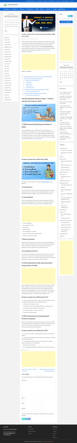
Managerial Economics (66, 176)
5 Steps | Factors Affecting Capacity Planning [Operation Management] (66, 128)
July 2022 (6, 94)
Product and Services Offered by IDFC (33, 95)
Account (71, 1)
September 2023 (8, 61)
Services (29, 433)
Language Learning (65, 224)
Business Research (65, 165)
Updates (55, 9)
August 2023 (7, 63)
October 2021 (7, 97)
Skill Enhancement (65, 227)
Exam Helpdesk (64, 222)
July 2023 (6, 66)
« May (5, 30)
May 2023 (6, 71)
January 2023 (7, 80)
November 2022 (7, 85)
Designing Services (32, 431)
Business (22, 9)
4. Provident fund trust (30, 87)
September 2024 (8, 47)
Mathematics (62, 209)
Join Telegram (67, 22)
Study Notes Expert (13, 4)
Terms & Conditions (65, 1)
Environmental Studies (66, 214)
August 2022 (7, 92)
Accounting (6, 9)
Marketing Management (66, 189)
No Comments (35, 39)
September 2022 (8, 90)
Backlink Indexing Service (31, 1)
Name (23, 397)
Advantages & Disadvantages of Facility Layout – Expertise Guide (66, 118)
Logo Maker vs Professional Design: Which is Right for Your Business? (66, 98)
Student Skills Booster (64, 220)
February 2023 (7, 78)
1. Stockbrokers (28, 82)
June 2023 (6, 68)
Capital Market (26, 350)
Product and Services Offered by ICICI (33, 91)
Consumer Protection (65, 185)
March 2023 (7, 75)
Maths (37, 9)
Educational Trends (64, 180)
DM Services (39, 1)
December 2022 (7, 83)
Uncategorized (63, 233)
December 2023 (7, 54)
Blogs (61, 156)
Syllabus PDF (30, 429)
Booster (48, 9)
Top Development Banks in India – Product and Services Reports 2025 (38, 76)
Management (30, 9)
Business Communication (66, 161)
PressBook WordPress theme (48, 441)
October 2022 (7, 87)
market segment (45, 181)
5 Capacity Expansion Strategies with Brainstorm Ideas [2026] (65, 138)
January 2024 (7, 51)
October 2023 (7, 59)
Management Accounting (66, 152)
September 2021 (7, 99)
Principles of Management (66, 193)
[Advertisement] (38, 62)
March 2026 (7, 39)
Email (23, 403)
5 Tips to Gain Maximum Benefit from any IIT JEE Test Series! (66, 107)
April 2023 (6, 73)
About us (55, 429)
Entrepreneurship (64, 169)
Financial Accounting (65, 150)
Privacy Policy (57, 1)
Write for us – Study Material (48, 1)
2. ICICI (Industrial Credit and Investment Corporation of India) (36, 89)
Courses (54, 431)
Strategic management (66, 201)
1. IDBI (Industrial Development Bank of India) (33, 78)
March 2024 (7, 49)
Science (41, 9)
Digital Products (61, 9)
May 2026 (6, 37)
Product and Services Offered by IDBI (32, 80)
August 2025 (7, 42)
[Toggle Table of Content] (22, 75)
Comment (24, 380)
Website (23, 408)
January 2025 (7, 44)
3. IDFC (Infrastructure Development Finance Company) (35, 93)
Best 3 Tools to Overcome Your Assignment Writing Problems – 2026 (65, 113)
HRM (62, 187)
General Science (64, 218)
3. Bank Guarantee (29, 85)
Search (61, 14)
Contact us (55, 437)
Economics (14, 9)
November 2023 (7, 56)
